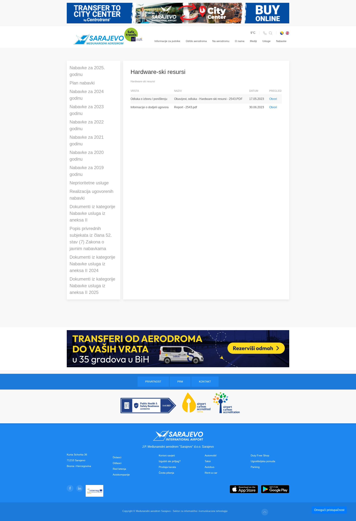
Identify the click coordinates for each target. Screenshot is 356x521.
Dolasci (117, 457)
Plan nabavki (82, 82)
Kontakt (205, 381)
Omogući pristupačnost (329, 510)
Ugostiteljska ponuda (263, 461)
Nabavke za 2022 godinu (87, 125)
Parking (255, 466)
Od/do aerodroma (196, 41)
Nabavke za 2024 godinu (87, 95)
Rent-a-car (211, 472)
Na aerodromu (220, 41)
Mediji (253, 41)
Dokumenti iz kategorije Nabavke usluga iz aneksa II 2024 (92, 264)
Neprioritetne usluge (89, 182)
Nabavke (281, 41)
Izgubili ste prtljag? (170, 461)
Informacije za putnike (167, 41)
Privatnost (153, 381)
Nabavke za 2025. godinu (87, 71)
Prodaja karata (167, 466)
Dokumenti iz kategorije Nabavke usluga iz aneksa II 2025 (92, 285)
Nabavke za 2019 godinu (87, 171)
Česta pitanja (166, 472)
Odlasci (117, 463)
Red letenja (119, 468)
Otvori (273, 98)
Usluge (266, 41)
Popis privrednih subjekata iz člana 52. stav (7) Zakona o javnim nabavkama (91, 238)
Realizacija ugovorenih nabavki (91, 195)
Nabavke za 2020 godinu (87, 156)
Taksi (208, 461)
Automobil (210, 455)
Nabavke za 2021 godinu (87, 140)
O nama (239, 41)
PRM (180, 381)
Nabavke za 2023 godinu (87, 110)
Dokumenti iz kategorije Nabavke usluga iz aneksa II (92, 213)
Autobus (209, 466)
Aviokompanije (121, 474)
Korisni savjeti (167, 455)
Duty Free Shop (260, 455)
